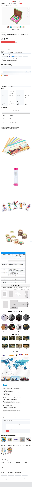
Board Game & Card (12, 5)
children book (2, 462)
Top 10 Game (9, 479)
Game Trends (14, 479)
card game (25, 463)
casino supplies (18, 462)
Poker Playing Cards (10, 472)
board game (17, 463)
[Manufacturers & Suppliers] (16, 1)
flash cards (2, 463)
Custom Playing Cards (4, 472)
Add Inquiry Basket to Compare (16, 29)
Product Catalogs (12, 460)
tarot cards (9, 463)
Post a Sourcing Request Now (23, 431)
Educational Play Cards (18, 472)
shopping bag (25, 462)
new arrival (9, 462)
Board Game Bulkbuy (19, 479)
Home (1, 5)
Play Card (16, 5)
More (1, 481)
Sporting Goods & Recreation (6, 5)
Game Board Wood (3, 479)
